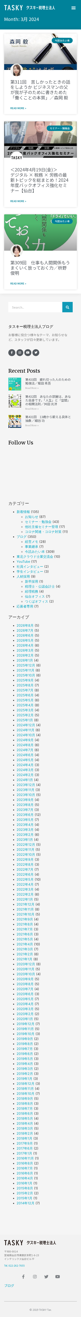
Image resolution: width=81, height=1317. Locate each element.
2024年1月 (25, 780)
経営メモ (31, 541)
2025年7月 (25, 690)
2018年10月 (25, 1093)
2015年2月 (25, 1193)
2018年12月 (25, 1083)
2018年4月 (25, 1123)
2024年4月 (25, 765)
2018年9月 (25, 1098)
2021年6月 (25, 934)
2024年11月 (25, 730)
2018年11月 (25, 1088)
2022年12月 (26, 844)
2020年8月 (25, 984)
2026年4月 (25, 645)
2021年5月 (25, 939)
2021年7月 (25, 929)
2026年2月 (25, 655)
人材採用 (23, 576)
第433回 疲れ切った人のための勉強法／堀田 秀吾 (48, 381)
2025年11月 (25, 670)
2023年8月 (25, 805)
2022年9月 (25, 859)
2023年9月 (25, 800)
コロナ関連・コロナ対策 (43, 532)
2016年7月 (25, 1168)
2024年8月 (25, 745)
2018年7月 (25, 1108)
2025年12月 (26, 665)
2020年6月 (25, 994)
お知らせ (31, 517)
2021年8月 (25, 924)
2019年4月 (25, 1064)
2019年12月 (25, 1024)
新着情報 (23, 512)
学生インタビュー (30, 571)
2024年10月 (26, 735)
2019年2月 (25, 1074)
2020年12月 (26, 964)
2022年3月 (25, 889)
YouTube (23, 561)
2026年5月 (25, 640)
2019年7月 (25, 1049)
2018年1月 (24, 1138)
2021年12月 (25, 904)
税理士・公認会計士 (40, 586)
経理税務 (31, 591)
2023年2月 (25, 834)
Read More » (18, 108)
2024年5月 (25, 760)
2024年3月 (25, 770)
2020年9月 (25, 979)
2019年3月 (25, 1069)
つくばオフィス (36, 601)
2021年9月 (25, 919)
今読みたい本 (35, 551)
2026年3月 (25, 650)
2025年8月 (25, 685)
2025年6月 (25, 695)
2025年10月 (26, 675)
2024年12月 (26, 725)
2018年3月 (25, 1128)
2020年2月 (25, 1014)
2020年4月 (25, 1004)
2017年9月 (25, 1143)
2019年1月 (24, 1079)
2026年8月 (25, 625)
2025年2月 (25, 715)
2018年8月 (25, 1103)
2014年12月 (25, 1203)
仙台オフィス (35, 596)
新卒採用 (31, 581)
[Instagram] (19, 352)
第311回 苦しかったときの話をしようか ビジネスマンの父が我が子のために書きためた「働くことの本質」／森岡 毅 (40, 90)
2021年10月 (25, 914)
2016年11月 (25, 1158)
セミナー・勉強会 (38, 522)
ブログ (22, 537)
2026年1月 (25, 660)
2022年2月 (25, 894)
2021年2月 (25, 954)
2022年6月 (25, 874)
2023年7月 (25, 810)
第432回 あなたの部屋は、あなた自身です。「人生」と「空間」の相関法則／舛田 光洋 (48, 400)
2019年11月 (25, 1029)
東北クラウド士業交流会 (35, 556)
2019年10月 (25, 1034)
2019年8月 (25, 1044)
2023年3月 (25, 830)
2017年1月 (24, 1153)
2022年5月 (25, 879)
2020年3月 (25, 1009)
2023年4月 (25, 825)
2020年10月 (26, 974)
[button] (73, 7)
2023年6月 (25, 815)
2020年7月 (25, 989)
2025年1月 (25, 720)
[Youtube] (27, 352)
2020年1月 (25, 1019)
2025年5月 (25, 700)
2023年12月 (26, 785)
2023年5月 (25, 820)
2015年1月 (24, 1198)
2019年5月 (25, 1059)
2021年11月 (25, 909)
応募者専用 (25, 606)
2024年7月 (25, 750)
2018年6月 (25, 1113)
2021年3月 (25, 949)
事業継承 (31, 546)
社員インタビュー (30, 566)
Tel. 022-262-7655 (14, 1265)
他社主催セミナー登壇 (41, 527)
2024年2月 (25, 775)
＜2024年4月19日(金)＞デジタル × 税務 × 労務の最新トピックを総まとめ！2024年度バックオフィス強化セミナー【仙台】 (39, 180)
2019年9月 (25, 1039)
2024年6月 (25, 755)
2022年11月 (25, 849)
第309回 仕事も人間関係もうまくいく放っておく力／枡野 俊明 (40, 267)
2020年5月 (25, 999)
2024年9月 (25, 740)
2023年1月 (25, 839)
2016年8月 (25, 1163)
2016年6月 (25, 1173)
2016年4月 (25, 1178)
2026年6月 (25, 635)
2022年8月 (25, 864)
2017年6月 (25, 1148)
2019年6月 (25, 1054)
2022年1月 (25, 899)
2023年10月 (26, 795)
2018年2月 (25, 1133)
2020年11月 (25, 969)
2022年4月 (25, 884)
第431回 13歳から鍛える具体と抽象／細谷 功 (48, 419)
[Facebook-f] (11, 352)
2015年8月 (25, 1188)
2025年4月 (25, 705)
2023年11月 (25, 790)
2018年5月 (25, 1118)
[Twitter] (35, 352)
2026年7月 (25, 630)
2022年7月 (25, 869)
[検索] (67, 307)
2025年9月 (25, 680)
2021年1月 (24, 959)
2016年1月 (24, 1183)
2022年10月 (26, 854)
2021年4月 (25, 944)
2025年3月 (25, 710)
